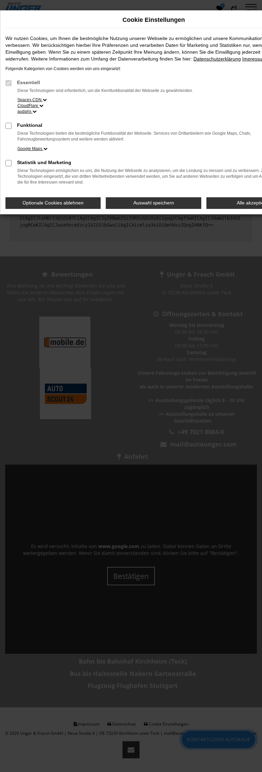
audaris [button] (24, 111)
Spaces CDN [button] (30, 99)
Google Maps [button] (30, 148)
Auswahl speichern (153, 202)
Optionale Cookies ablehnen (53, 202)
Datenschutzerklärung (217, 59)
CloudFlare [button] (28, 105)
